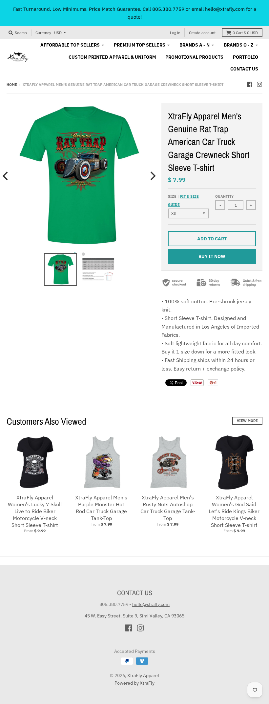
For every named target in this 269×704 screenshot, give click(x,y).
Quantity (224, 196)
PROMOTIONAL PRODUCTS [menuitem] (194, 57)
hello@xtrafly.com (151, 604)
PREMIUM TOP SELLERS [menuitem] (139, 45)
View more (247, 420)
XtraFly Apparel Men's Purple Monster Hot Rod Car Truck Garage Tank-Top (101, 507)
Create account (202, 32)
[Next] (152, 175)
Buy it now (211, 256)
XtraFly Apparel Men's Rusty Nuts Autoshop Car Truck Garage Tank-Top (167, 507)
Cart (245, 32)
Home (12, 84)
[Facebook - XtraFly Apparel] (250, 84)
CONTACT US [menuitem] (244, 69)
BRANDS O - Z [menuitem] (239, 45)
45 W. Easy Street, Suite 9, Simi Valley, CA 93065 (134, 616)
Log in (175, 32)
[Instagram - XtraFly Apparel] (259, 84)
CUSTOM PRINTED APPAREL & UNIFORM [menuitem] (112, 57)
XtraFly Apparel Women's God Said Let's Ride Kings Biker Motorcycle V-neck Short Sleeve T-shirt (234, 511)
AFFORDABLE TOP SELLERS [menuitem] (70, 45)
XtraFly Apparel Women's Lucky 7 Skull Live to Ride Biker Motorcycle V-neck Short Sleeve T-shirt (35, 511)
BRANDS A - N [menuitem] (194, 45)
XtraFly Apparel (143, 675)
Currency (43, 32)
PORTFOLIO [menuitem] (245, 57)
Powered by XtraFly (134, 683)
